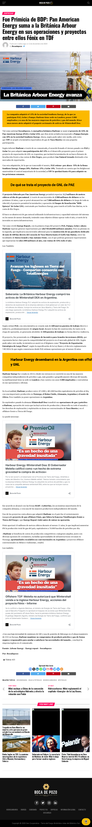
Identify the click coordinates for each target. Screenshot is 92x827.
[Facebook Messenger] (44, 669)
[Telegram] (54, 669)
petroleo (62, 680)
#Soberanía (22, 680)
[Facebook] (30, 669)
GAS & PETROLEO (35, 680)
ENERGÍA (23, 809)
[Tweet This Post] (38, 106)
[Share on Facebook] (23, 106)
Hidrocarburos (50, 680)
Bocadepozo (17, 46)
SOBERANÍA (33, 809)
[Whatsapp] (40, 669)
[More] (61, 669)
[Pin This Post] (53, 106)
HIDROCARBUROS (12, 809)
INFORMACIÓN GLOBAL (68, 809)
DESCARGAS (47, 812)
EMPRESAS (54, 809)
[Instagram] (51, 669)
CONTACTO (82, 809)
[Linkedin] (37, 669)
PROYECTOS (44, 809)
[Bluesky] (58, 669)
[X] (33, 669)
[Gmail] (47, 669)
